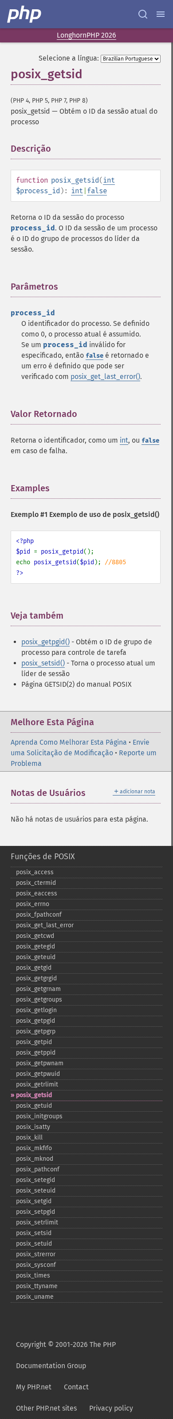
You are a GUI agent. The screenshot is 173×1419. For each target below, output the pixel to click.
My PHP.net (33, 1387)
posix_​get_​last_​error (45, 925)
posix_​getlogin (36, 1010)
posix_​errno (32, 904)
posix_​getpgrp (35, 1031)
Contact (76, 1387)
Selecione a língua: (69, 58)
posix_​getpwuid (38, 1074)
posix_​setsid (33, 1233)
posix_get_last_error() (105, 376)
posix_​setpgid (35, 1212)
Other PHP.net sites (46, 1408)
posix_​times (33, 1275)
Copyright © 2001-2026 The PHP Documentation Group (66, 1355)
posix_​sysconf (36, 1265)
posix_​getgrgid (36, 978)
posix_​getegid (35, 946)
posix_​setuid (34, 1243)
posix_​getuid (34, 1105)
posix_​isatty (33, 1127)
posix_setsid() (43, 663)
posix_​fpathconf (39, 914)
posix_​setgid (33, 1201)
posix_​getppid (35, 1052)
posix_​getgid (33, 967)
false (97, 191)
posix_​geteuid (35, 957)
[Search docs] (143, 14)
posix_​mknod (34, 1159)
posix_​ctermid (36, 883)
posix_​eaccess (36, 893)
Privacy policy (111, 1408)
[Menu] (160, 14)
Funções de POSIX (43, 856)
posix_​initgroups (39, 1116)
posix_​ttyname (37, 1286)
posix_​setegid (35, 1180)
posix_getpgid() (45, 642)
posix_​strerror (35, 1254)
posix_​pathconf (37, 1169)
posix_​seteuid (35, 1190)
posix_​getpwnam (39, 1063)
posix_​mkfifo (34, 1148)
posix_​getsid (34, 1095)
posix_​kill (29, 1137)
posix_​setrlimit (37, 1222)
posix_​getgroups (39, 999)
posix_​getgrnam (38, 989)
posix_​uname (35, 1296)
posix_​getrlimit (37, 1084)
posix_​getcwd (35, 936)
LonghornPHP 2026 (86, 35)
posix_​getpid (34, 1042)
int (109, 180)
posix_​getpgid (35, 1021)
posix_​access (35, 872)
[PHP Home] (25, 14)
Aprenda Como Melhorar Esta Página (69, 742)
